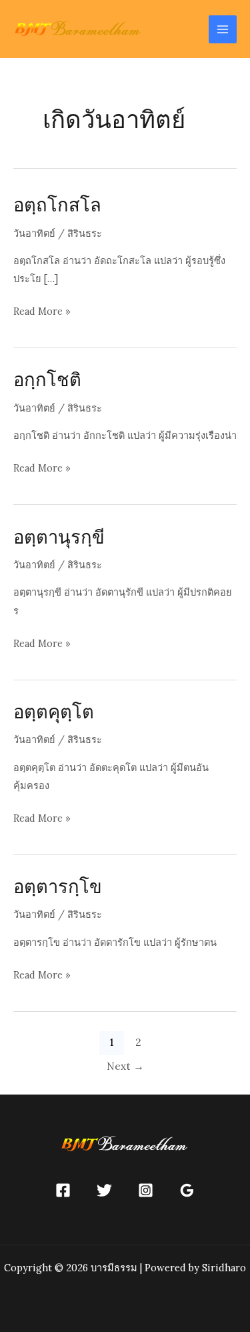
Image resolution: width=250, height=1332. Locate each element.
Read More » (42, 312)
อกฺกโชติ (47, 379)
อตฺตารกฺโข (57, 886)
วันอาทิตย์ (34, 233)
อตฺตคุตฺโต (53, 711)
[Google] (187, 1190)
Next (125, 1066)
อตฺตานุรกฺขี (59, 537)
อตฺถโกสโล (57, 204)
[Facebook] (63, 1190)
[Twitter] (104, 1190)
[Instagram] (145, 1190)
